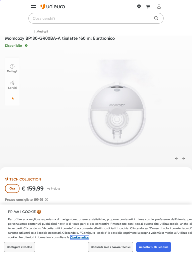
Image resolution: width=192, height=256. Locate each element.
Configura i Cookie (19, 247)
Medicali (42, 31)
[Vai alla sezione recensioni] (12, 98)
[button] (119, 104)
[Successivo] (183, 158)
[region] (96, 230)
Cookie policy (79, 237)
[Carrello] (148, 6)
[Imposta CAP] (139, 6)
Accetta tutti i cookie (153, 247)
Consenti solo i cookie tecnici (111, 247)
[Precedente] (176, 158)
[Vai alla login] (158, 6)
